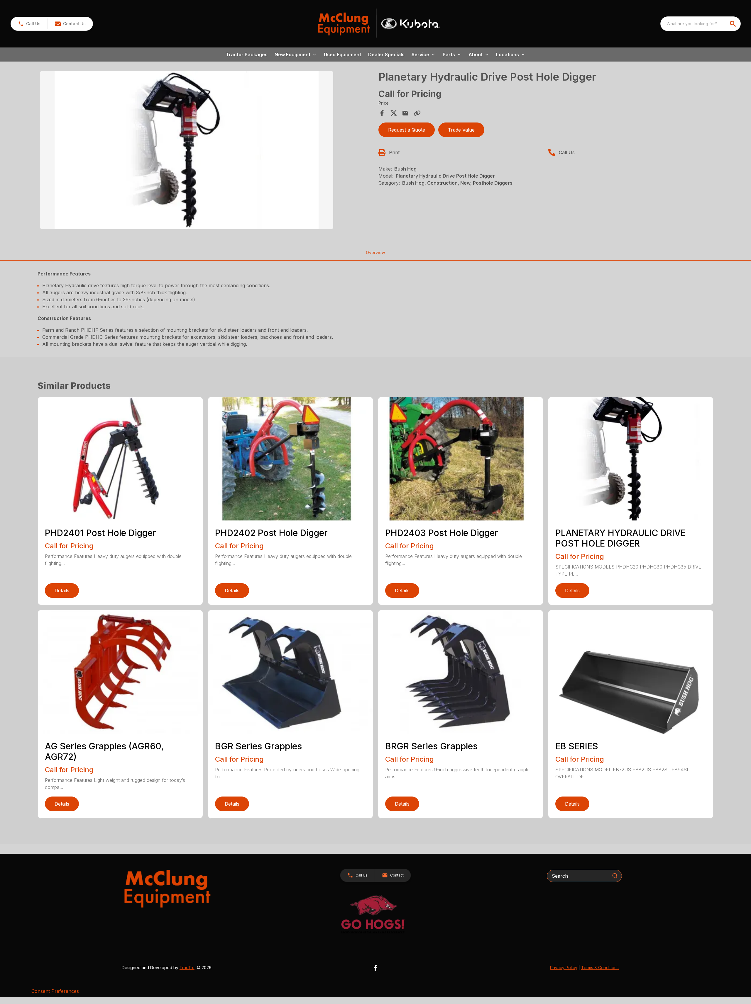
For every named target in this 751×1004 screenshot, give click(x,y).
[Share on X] (393, 113)
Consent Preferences (55, 991)
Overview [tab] (375, 252)
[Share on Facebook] (381, 113)
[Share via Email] (405, 113)
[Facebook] (375, 968)
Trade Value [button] (461, 130)
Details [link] (62, 590)
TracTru (187, 967)
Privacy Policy (563, 967)
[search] (733, 23)
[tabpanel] (206, 151)
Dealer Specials (386, 54)
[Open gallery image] (186, 150)
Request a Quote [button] (406, 130)
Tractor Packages (247, 54)
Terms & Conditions (600, 967)
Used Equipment (342, 54)
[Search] (615, 876)
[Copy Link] (417, 113)
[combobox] (700, 24)
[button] (29, 23)
